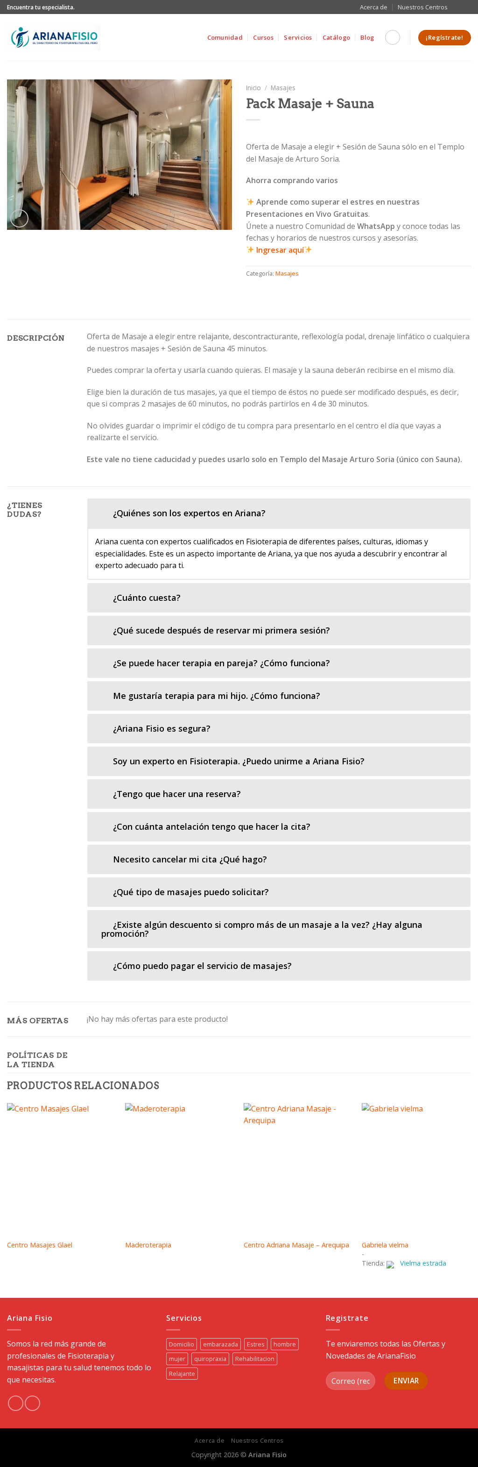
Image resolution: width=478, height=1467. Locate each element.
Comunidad (225, 37)
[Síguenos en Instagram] (466, 7)
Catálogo (336, 37)
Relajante (182, 1373)
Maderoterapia (148, 1245)
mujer (177, 1358)
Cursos (263, 37)
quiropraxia (210, 1358)
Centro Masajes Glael (39, 1245)
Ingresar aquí (280, 250)
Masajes (283, 87)
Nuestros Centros (423, 7)
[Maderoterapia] (179, 1168)
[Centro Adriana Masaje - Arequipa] (298, 1168)
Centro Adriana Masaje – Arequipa (296, 1245)
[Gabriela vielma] (416, 1168)
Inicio (253, 87)
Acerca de (373, 7)
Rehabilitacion (254, 1358)
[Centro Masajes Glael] (61, 1168)
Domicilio (181, 1344)
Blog (367, 37)
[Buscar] (392, 37)
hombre (285, 1344)
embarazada (220, 1344)
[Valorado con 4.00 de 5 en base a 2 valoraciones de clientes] (358, 131)
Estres (256, 1344)
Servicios (298, 37)
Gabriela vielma (385, 1245)
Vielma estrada (423, 1263)
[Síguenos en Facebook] (457, 7)
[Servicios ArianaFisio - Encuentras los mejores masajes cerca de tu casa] (53, 37)
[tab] (279, 513)
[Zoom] (19, 218)
